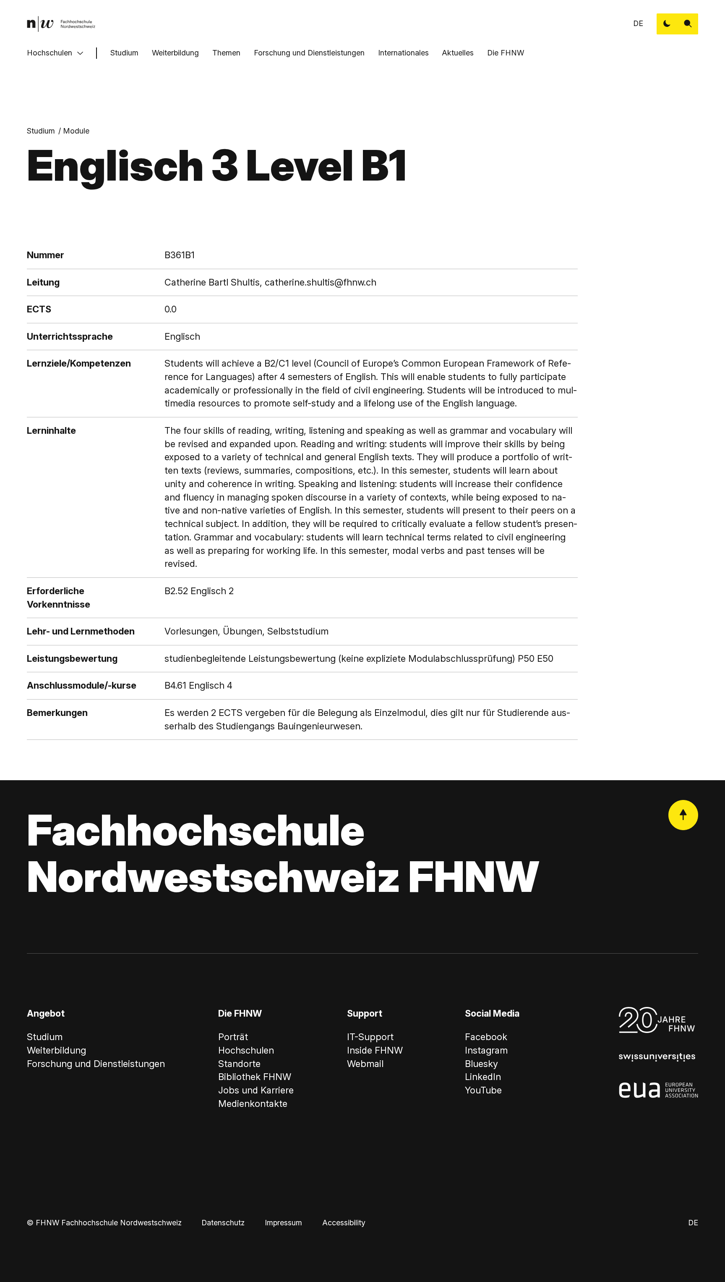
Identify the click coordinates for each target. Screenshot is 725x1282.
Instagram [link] (486, 1050)
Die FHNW (505, 52)
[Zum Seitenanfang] (683, 815)
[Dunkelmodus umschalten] (667, 23)
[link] (61, 24)
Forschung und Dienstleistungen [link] (96, 1063)
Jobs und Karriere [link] (256, 1090)
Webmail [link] (365, 1063)
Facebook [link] (486, 1036)
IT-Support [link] (370, 1036)
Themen (226, 52)
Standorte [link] (239, 1063)
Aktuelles (458, 52)
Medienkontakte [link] (252, 1103)
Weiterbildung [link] (56, 1050)
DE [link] (638, 23)
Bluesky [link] (481, 1063)
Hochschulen (49, 52)
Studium (124, 52)
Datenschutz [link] (223, 1222)
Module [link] (76, 130)
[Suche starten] (688, 23)
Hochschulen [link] (246, 1050)
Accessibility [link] (343, 1222)
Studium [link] (41, 130)
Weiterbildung (175, 52)
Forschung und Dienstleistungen (309, 52)
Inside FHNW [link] (375, 1050)
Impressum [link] (283, 1222)
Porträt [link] (233, 1036)
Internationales (403, 52)
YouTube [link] (483, 1090)
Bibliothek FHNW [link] (254, 1076)
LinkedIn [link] (483, 1076)
